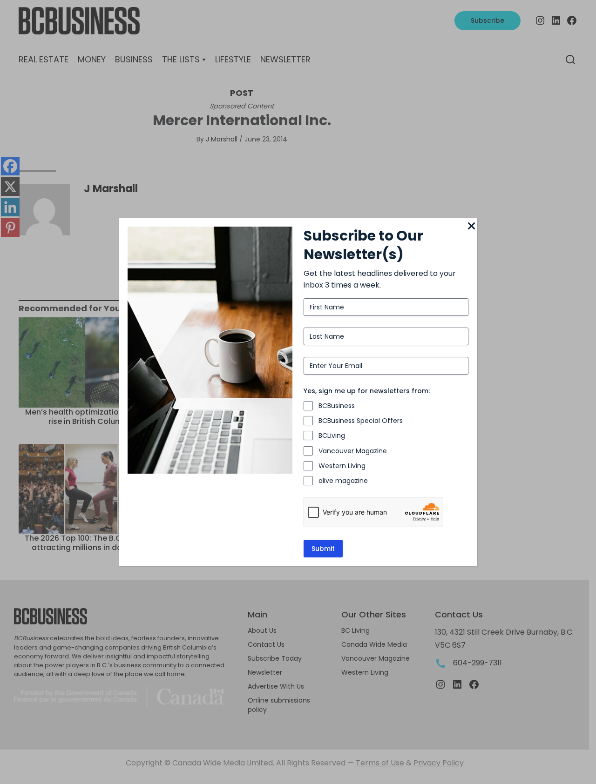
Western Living (342, 465)
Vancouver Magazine (352, 451)
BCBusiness (336, 405)
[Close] (471, 226)
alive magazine (343, 480)
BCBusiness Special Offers (360, 420)
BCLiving (331, 435)
